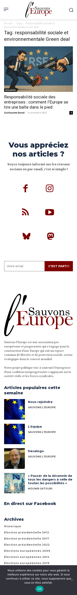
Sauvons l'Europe (42, 456)
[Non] (72, 580)
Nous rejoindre (40, 402)
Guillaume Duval (14, 112)
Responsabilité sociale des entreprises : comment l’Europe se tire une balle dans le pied (36, 102)
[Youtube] (50, 213)
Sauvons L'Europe (42, 407)
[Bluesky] (26, 237)
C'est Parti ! (58, 266)
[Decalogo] (14, 458)
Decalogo (36, 451)
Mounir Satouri (40, 488)
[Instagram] (50, 189)
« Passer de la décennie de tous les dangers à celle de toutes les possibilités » (50, 479)
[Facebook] (25, 189)
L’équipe (35, 426)
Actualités (10, 90)
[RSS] (25, 213)
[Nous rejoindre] (14, 409)
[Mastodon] (51, 237)
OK (39, 589)
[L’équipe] (14, 434)
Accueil (8, 23)
